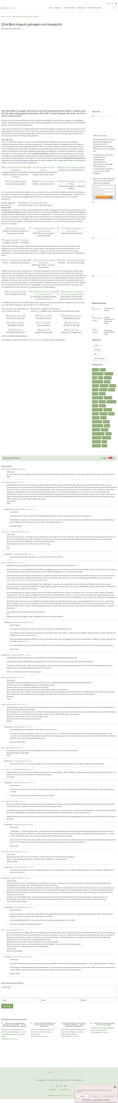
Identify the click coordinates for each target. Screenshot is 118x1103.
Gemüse (95, 385)
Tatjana (3, 704)
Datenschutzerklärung (97, 1100)
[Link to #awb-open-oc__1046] (114, 8)
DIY (100, 377)
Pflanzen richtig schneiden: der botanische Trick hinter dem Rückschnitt (42, 1032)
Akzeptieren (82, 1096)
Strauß (103, 417)
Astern (104, 445)
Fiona (2, 801)
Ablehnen (95, 1096)
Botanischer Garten (98, 433)
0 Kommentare (44, 1036)
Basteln (102, 393)
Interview (107, 377)
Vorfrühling (96, 445)
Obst (104, 441)
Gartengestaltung (97, 373)
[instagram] (110, 3)
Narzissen (95, 417)
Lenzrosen (103, 389)
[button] (115, 1087)
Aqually (3, 562)
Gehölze (112, 389)
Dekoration (104, 385)
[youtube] (116, 3)
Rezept (107, 381)
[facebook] (107, 3)
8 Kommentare (75, 1036)
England (102, 405)
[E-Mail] (113, 458)
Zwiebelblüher (97, 421)
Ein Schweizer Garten (7, 769)
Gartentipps (108, 409)
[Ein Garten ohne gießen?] (97, 308)
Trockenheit (106, 437)
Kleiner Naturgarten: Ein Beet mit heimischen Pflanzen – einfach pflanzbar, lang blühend (73, 1032)
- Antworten (23, 469)
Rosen (102, 369)
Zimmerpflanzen (97, 425)
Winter (95, 389)
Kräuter (113, 385)
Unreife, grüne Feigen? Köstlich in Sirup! (109, 332)
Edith (2, 482)
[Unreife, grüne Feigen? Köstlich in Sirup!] (97, 330)
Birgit (2, 929)
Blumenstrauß (111, 401)
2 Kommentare (104, 1032)
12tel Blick (103, 413)
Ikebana (95, 413)
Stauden (95, 369)
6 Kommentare (14, 1039)
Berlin (94, 401)
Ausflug (111, 413)
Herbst (108, 433)
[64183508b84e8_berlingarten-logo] (59, 1072)
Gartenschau (96, 437)
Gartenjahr (96, 429)
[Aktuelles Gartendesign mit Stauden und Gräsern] (97, 317)
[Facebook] (101, 458)
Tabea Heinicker (36, 340)
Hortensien (108, 397)
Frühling (102, 401)
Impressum (107, 1100)
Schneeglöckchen (97, 397)
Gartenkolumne (97, 409)
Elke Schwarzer (5, 531)
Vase (94, 377)
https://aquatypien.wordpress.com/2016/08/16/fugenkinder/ (27, 580)
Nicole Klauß (4, 851)
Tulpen (107, 425)
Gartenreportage (97, 381)
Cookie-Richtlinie (86, 1100)
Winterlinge (96, 441)
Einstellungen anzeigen (109, 1096)
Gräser (95, 393)
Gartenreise (109, 373)
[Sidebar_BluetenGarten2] (104, 202)
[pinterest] (113, 3)
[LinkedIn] (104, 458)
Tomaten (104, 429)
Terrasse (106, 421)
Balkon (95, 405)
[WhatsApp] (107, 458)
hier (41, 144)
